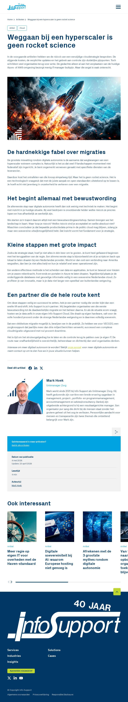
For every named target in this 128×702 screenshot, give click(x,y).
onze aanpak (74, 347)
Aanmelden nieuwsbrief (21, 671)
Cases (52, 656)
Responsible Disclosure (62, 695)
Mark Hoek (17, 486)
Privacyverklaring (41, 695)
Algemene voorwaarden (18, 695)
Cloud (22, 28)
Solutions (54, 650)
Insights (12, 662)
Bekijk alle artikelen (20, 445)
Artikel (12, 28)
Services (13, 650)
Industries (14, 656)
